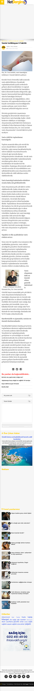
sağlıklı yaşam (7, 624)
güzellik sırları (13, 41)
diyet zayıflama (7, 622)
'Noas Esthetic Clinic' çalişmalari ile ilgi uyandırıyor (21, 553)
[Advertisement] (17, 22)
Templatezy (9, 684)
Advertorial (6, 617)
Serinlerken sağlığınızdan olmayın (21, 582)
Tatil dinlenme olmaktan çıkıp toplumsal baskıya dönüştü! (20, 592)
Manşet (21, 41)
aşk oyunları (21, 619)
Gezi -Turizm (16, 617)
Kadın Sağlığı (27, 617)
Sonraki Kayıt (27, 426)
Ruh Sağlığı (13, 619)
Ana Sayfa (4, 41)
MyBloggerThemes (28, 684)
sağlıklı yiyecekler (18, 624)
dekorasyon (29, 619)
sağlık (30, 622)
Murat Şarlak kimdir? (17, 533)
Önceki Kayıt (6, 426)
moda (26, 621)
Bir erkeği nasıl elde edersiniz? (20, 523)
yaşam (28, 624)
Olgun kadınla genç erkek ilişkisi (21, 513)
